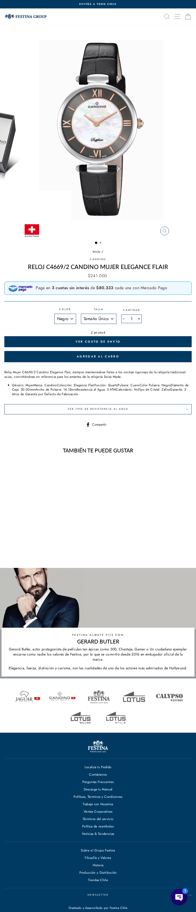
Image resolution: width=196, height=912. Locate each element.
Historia (98, 865)
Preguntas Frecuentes (98, 781)
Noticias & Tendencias (98, 833)
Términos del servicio (98, 818)
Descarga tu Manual (98, 789)
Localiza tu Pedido (98, 767)
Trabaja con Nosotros (98, 804)
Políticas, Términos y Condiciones (98, 796)
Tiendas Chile (98, 880)
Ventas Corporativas (98, 811)
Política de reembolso (98, 826)
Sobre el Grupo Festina (98, 850)
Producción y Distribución (98, 872)
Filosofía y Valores (98, 857)
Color (65, 309)
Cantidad (131, 310)
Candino (98, 259)
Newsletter (98, 895)
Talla (98, 309)
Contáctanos (98, 774)
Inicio (97, 251)
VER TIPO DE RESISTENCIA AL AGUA (98, 409)
